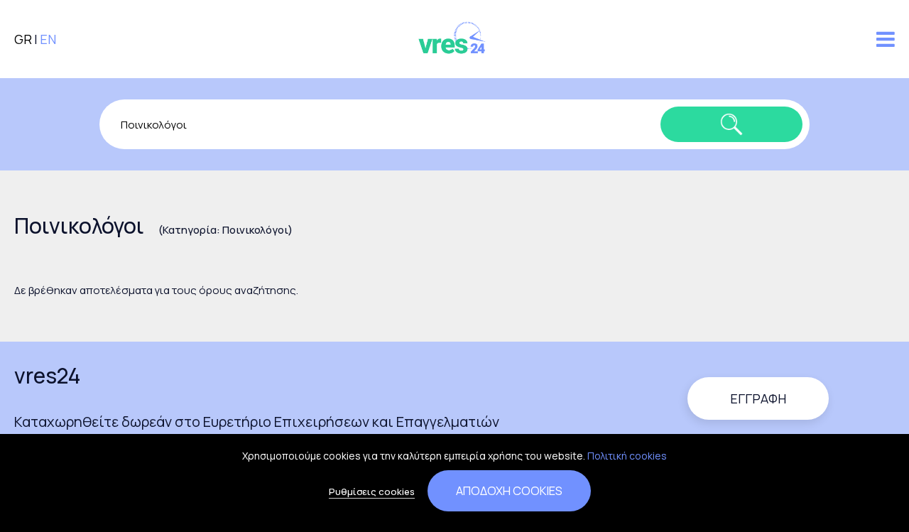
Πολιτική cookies (627, 455)
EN (48, 39)
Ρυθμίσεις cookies (372, 491)
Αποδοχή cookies (509, 490)
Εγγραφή (758, 398)
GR (23, 39)
